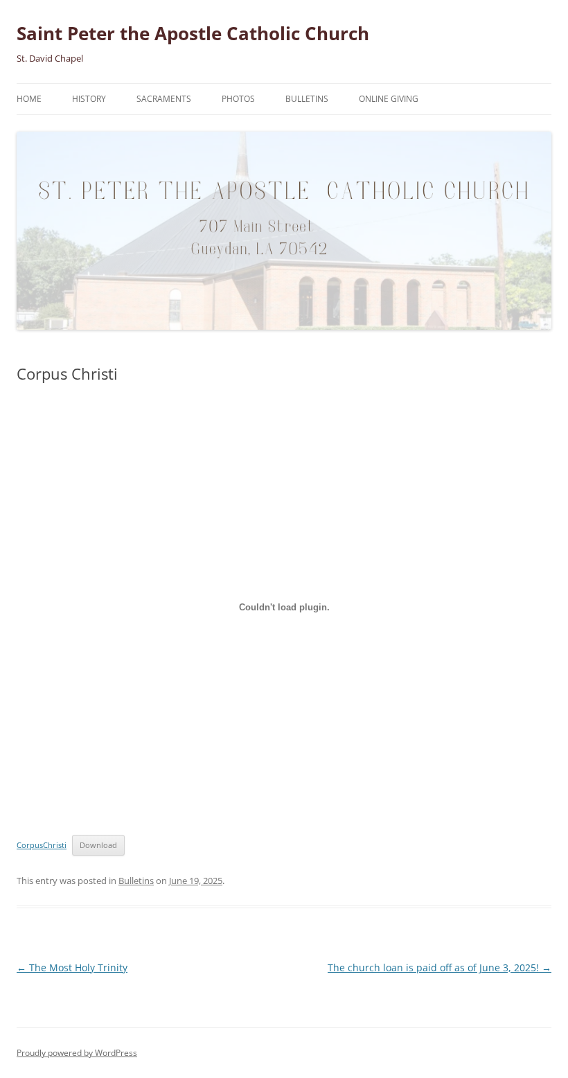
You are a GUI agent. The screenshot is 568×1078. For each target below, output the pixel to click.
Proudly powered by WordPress (77, 1053)
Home (29, 99)
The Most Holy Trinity (72, 967)
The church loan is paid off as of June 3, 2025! (439, 967)
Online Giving (388, 99)
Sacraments (163, 99)
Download (98, 845)
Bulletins (306, 99)
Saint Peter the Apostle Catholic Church (193, 33)
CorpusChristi (41, 845)
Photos (238, 99)
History (89, 99)
